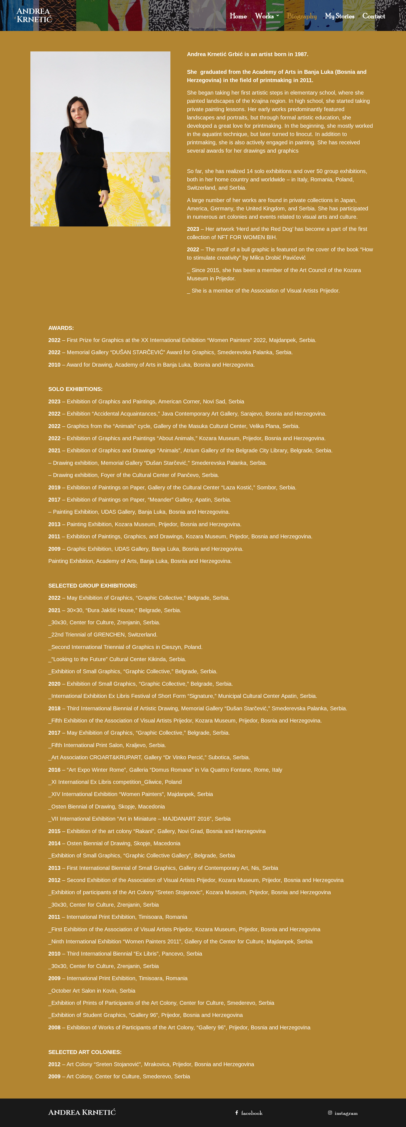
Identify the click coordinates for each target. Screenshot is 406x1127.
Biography (302, 15)
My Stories (339, 15)
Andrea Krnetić (34, 15)
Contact (374, 15)
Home (238, 15)
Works (264, 15)
